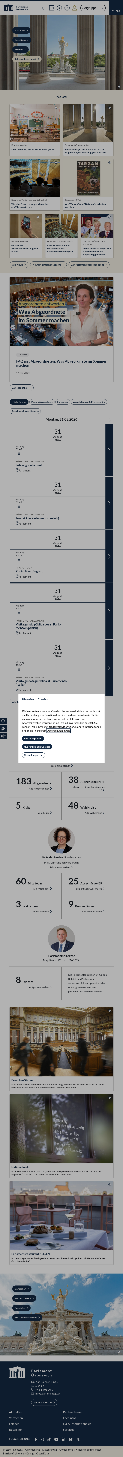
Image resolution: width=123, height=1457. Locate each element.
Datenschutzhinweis (58, 730)
